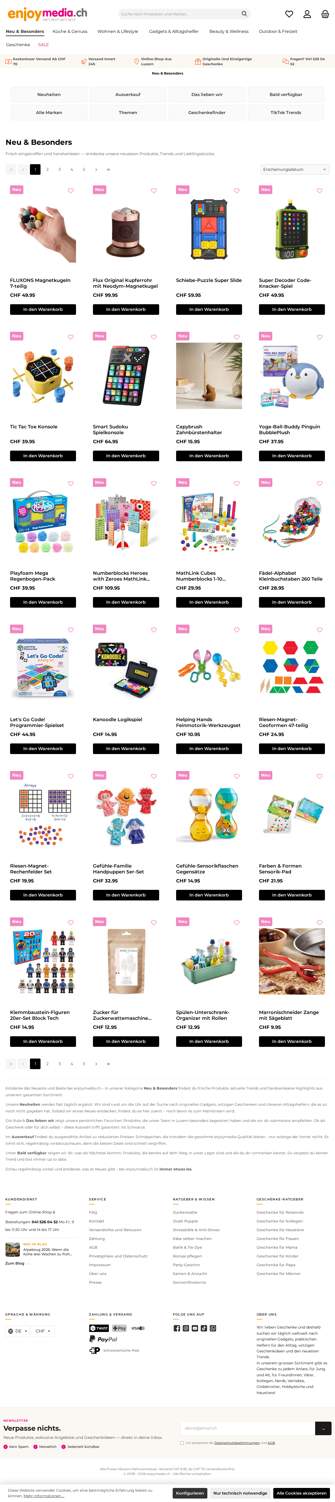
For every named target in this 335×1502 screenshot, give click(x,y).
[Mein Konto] (307, 14)
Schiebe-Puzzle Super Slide (209, 280)
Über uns (97, 1274)
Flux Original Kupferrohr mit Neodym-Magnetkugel (125, 283)
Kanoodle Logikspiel (117, 719)
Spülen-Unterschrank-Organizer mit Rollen (203, 1015)
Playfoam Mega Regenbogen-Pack (32, 576)
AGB (93, 1247)
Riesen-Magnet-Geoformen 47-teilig (283, 722)
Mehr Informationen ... (44, 1496)
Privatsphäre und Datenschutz (118, 1256)
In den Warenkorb (43, 309)
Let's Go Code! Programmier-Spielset (37, 722)
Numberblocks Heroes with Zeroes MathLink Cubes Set (120, 576)
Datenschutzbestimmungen (237, 1443)
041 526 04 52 (45, 1222)
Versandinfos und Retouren (115, 1230)
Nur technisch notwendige (240, 1493)
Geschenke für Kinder (278, 1256)
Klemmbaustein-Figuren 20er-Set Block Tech (40, 1015)
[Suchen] (244, 14)
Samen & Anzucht (190, 1274)
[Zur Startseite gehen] (47, 14)
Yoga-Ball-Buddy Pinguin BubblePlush (289, 430)
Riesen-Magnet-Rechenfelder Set (31, 869)
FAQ (93, 1212)
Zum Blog (14, 1263)
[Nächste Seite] (96, 169)
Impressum (100, 1265)
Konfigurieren (190, 1493)
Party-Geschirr (186, 1265)
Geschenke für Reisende (280, 1212)
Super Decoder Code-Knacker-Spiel (285, 283)
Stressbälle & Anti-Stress (196, 1230)
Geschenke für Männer (279, 1274)
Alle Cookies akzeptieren (302, 1493)
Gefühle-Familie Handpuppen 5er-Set (118, 869)
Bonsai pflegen (187, 1256)
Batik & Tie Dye (187, 1247)
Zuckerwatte (185, 1212)
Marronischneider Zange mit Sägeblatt (289, 1015)
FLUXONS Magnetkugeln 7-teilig (40, 283)
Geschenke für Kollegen (280, 1221)
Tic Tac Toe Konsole (33, 427)
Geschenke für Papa (276, 1265)
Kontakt (96, 1221)
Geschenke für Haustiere (280, 1230)
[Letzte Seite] (108, 169)
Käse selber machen (192, 1239)
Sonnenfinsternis (189, 1282)
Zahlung (97, 1239)
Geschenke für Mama (277, 1247)
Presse (95, 1282)
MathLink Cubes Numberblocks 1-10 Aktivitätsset (199, 576)
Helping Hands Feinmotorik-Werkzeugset (208, 722)
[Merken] (70, 190)
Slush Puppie (185, 1221)
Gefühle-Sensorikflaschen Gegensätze (207, 869)
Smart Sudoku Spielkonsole (110, 430)
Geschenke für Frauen (278, 1239)
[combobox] (178, 14)
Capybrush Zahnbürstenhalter (199, 430)
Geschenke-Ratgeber (280, 1199)
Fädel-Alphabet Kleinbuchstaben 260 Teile (291, 576)
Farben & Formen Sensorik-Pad (280, 869)
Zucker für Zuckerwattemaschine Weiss (120, 1015)
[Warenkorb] (324, 14)
